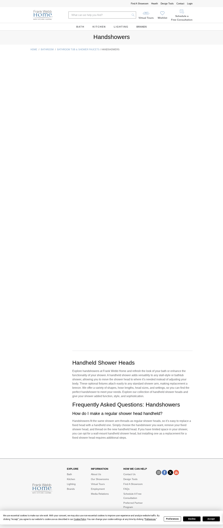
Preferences (172, 519)
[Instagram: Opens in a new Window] (158, 472)
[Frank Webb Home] (42, 15)
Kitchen (99, 26)
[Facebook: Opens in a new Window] (164, 472)
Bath (80, 26)
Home (33, 49)
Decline (191, 519)
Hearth (154, 3)
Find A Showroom (139, 3)
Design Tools (167, 3)
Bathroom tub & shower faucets (78, 49)
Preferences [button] (150, 519)
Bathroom (47, 49)
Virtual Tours (146, 17)
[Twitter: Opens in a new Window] (170, 472)
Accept (211, 519)
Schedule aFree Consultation (182, 18)
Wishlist (162, 17)
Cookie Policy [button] (80, 519)
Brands (141, 26)
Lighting (121, 26)
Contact (180, 3)
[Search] (133, 15)
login (190, 3)
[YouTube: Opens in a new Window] (176, 472)
